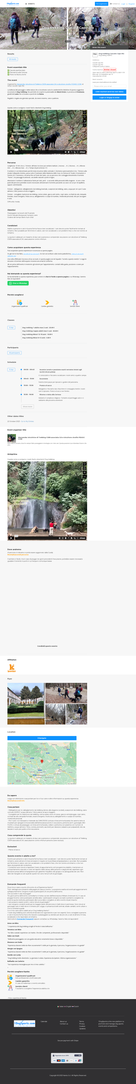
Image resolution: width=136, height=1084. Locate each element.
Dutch (76, 1006)
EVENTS (31, 4)
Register (131, 4)
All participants (14, 353)
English (69, 1006)
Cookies (82, 1026)
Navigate (42, 738)
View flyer (47, 719)
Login (123, 4)
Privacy (82, 1024)
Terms (81, 1021)
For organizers (101, 4)
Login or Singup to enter (109, 98)
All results (12, 59)
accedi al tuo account (31, 254)
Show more (27, 407)
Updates (82, 1029)
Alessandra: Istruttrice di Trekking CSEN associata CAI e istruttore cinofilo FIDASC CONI (49, 84)
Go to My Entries (27, 421)
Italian (61, 1006)
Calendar (44, 1021)
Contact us (116, 4)
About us (63, 1021)
